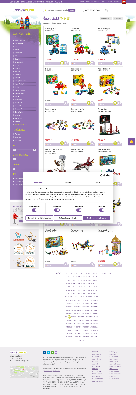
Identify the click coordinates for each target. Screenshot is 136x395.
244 (85, 337)
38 (94, 280)
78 (96, 290)
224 (96, 330)
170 (80, 317)
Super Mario (19, 112)
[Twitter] (49, 353)
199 (93, 323)
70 (76, 290)
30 (74, 280)
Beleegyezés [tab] (38, 182)
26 (96, 277)
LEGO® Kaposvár (96, 371)
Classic (17, 59)
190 (69, 323)
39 (96, 280)
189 (67, 323)
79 (66, 293)
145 (77, 310)
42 (71, 283)
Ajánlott (17, 134)
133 (77, 307)
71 (79, 290)
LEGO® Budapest (96, 354)
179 (72, 320)
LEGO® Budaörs (96, 357)
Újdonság (18, 137)
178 (69, 320)
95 (73, 297)
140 (96, 307)
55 (71, 287)
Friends (17, 78)
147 (83, 310)
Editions (17, 71)
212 (96, 327)
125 (88, 303)
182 (80, 320)
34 (84, 280)
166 (69, 317)
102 (91, 297)
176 (96, 317)
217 (77, 330)
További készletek (21, 124)
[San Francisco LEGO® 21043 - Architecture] (110, 125)
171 (83, 317)
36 (89, 280)
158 (80, 313)
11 (91, 273)
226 (69, 333)
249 (80, 340)
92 (66, 297)
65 (96, 287)
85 (81, 293)
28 (69, 280)
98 (81, 297)
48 (86, 283)
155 (72, 313)
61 (86, 287)
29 (71, 280)
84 (79, 293)
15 (69, 277)
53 (66, 287)
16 (71, 277)
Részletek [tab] (68, 182)
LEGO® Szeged (114, 361)
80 (69, 293)
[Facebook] (45, 353)
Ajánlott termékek (38, 2)
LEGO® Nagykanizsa (97, 378)
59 (81, 287)
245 (88, 337)
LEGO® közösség (107, 1)
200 (96, 323)
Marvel (17, 96)
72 (81, 290)
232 (85, 333)
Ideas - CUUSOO (20, 90)
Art (16, 46)
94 (71, 297)
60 (84, 287)
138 (91, 307)
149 (88, 310)
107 (72, 300)
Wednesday (19, 118)
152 (96, 310)
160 (85, 313)
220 (85, 330)
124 (85, 303)
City (16, 56)
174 (91, 317)
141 (67, 310)
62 (89, 287)
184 (85, 320)
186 (91, 320)
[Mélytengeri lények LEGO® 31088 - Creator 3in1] (110, 165)
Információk (96, 1)
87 (86, 293)
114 (91, 300)
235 (93, 333)
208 (85, 327)
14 (66, 277)
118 (69, 303)
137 (88, 307)
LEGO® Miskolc (96, 376)
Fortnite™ (18, 75)
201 (67, 327)
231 (83, 333)
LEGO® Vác (112, 376)
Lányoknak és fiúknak (22, 178)
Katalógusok (58, 2)
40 (66, 283)
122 (80, 303)
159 (83, 313)
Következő (106, 273)
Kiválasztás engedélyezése (68, 218)
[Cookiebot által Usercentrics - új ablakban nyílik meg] (102, 175)
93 (68, 297)
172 (86, 317)
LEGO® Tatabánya (114, 371)
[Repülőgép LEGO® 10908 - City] (57, 85)
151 (93, 310)
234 (91, 333)
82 (74, 293)
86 (84, 293)
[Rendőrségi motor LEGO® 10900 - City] (57, 44)
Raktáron (18, 140)
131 (72, 307)
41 (69, 283)
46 (81, 283)
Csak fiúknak (19, 185)
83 (76, 293)
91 (96, 293)
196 (85, 323)
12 (94, 273)
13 (96, 273)
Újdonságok (49, 2)
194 (80, 323)
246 (91, 337)
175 (94, 317)
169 (78, 317)
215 (72, 330)
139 (93, 307)
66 (66, 290)
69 (74, 290)
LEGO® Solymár (114, 357)
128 (96, 303)
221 (88, 330)
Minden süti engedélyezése (96, 218)
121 (77, 303)
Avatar (17, 50)
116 (96, 300)
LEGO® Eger (95, 361)
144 (75, 310)
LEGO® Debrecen (96, 359)
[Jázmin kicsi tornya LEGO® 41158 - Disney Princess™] (110, 246)
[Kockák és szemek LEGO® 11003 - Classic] (57, 125)
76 (91, 290)
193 (77, 323)
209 (88, 327)
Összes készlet (56, 23)
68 (71, 290)
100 (86, 297)
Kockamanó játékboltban (52, 371)
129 (67, 307)
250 (83, 340)
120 (75, 303)
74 (86, 290)
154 (69, 313)
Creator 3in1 (19, 62)
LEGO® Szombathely (115, 366)
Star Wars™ (18, 109)
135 (83, 307)
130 (69, 307)
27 (66, 280)
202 (69, 327)
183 (83, 320)
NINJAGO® (18, 103)
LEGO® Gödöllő (96, 366)
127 (93, 303)
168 (75, 317)
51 (94, 283)
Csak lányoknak (20, 181)
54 (69, 287)
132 (75, 307)
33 (81, 280)
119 (72, 303)
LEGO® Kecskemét (97, 374)
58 (79, 287)
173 (88, 317)
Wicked (17, 121)
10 (89, 273)
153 (67, 313)
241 (77, 337)
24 (91, 277)
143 (72, 310)
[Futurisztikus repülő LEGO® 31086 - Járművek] (83, 165)
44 (76, 283)
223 (93, 330)
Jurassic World (19, 93)
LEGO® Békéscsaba (97, 352)
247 (93, 337)
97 (78, 297)
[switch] (57, 210)
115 (93, 300)
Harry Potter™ (19, 84)
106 (69, 300)
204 (75, 327)
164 (96, 313)
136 (85, 307)
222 (91, 330)
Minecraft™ (18, 100)
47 (84, 283)
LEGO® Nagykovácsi (97, 381)
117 (67, 303)
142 (69, 310)
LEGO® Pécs (113, 354)
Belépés (116, 1)
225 (67, 333)
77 (94, 290)
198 (91, 323)
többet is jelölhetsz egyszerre (21, 37)
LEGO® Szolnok (114, 369)
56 (74, 287)
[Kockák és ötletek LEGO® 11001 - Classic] (83, 85)
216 (75, 330)
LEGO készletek (14, 2)
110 (80, 300)
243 (83, 337)
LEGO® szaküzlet (85, 1)
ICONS (17, 87)
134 (80, 307)
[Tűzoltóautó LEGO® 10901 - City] (83, 44)
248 (96, 337)
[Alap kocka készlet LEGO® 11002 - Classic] (110, 85)
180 (75, 320)
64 (94, 287)
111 (83, 300)
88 (89, 293)
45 (79, 283)
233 (88, 333)
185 (88, 320)
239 (72, 337)
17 (74, 277)
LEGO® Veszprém (114, 378)
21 (84, 277)
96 (76, 297)
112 (85, 300)
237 (67, 337)
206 (80, 327)
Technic (17, 115)
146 (80, 310)
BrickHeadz (18, 53)
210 (91, 327)
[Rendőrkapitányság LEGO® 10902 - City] (110, 44)
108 (75, 300)
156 (75, 313)
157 (77, 313)
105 (67, 300)
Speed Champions (20, 106)
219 (83, 330)
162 (91, 313)
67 (69, 290)
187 (93, 320)
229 (77, 333)
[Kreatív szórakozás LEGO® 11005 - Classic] (83, 125)
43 (74, 283)
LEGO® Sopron (114, 359)
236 (96, 333)
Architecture (19, 43)
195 (83, 323)
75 (89, 290)
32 (79, 280)
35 (86, 280)
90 (94, 293)
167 (72, 317)
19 (79, 277)
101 (88, 297)
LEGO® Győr (95, 369)
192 (75, 323)
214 (69, 330)
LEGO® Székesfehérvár (116, 364)
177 (67, 320)
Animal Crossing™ (20, 40)
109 (77, 300)
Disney (17, 65)
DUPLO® (18, 68)
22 (86, 277)
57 (76, 287)
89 (91, 293)
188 (96, 320)
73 (84, 290)
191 (72, 323)
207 (83, 327)
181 (77, 320)
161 (88, 313)
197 (88, 323)
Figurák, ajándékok (26, 2)
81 (71, 293)
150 (91, 310)
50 (91, 283)
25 (94, 277)
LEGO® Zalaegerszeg (115, 374)
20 (81, 277)
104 (96, 297)
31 (76, 280)
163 (93, 313)
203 (72, 327)
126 (91, 303)
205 (77, 327)
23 (89, 277)
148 (85, 310)
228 (75, 333)
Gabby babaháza (20, 81)
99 (83, 297)
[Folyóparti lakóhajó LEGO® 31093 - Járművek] (57, 246)
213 (67, 330)
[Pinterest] (56, 353)
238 (69, 337)
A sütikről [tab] (97, 182)
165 (66, 317)
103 (94, 297)
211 (93, 327)
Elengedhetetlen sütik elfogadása (39, 218)
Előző (58, 273)
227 (72, 333)
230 (80, 333)
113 (88, 300)
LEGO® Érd (95, 364)
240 (75, 337)
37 (91, 280)
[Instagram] (52, 353)
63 (91, 287)
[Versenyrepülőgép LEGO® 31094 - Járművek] (83, 246)
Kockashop (46, 23)
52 (96, 283)
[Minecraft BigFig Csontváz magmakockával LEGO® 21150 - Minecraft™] (57, 165)
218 (80, 330)
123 (83, 303)
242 (80, 337)
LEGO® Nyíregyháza (115, 352)
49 (89, 283)
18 (76, 277)
